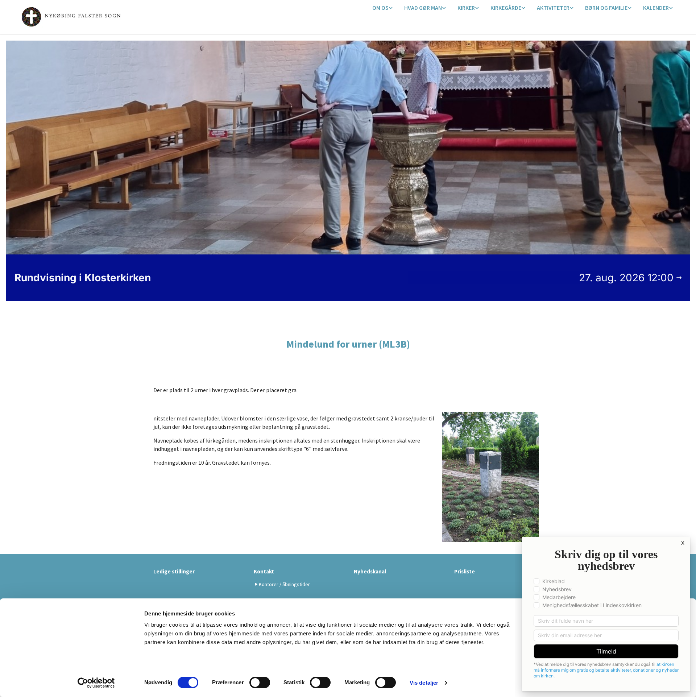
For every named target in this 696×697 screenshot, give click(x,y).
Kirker (466, 7)
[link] (382, 8)
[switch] (259, 682)
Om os (380, 7)
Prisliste (464, 571)
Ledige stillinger (174, 571)
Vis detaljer (424, 683)
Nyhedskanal (370, 571)
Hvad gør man (423, 7)
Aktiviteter (553, 7)
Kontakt (264, 571)
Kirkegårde (505, 7)
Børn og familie (606, 7)
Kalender (656, 7)
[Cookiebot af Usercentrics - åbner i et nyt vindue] (96, 682)
